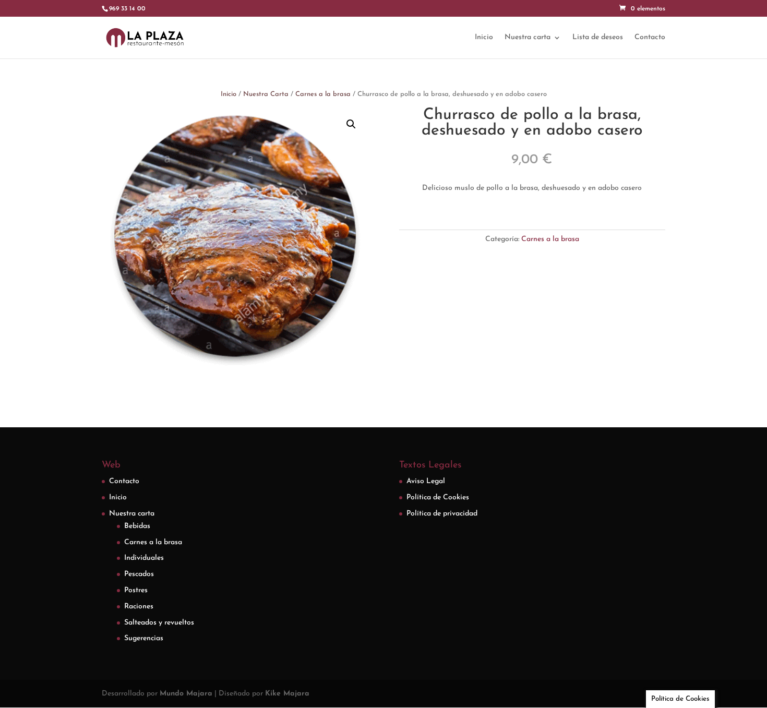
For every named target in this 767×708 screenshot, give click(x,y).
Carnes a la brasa (323, 94)
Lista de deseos (597, 37)
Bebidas (137, 526)
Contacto (649, 37)
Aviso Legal (425, 481)
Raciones (138, 606)
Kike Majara (287, 694)
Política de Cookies (437, 497)
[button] (351, 124)
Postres (136, 590)
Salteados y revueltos (159, 623)
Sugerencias (143, 638)
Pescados (139, 574)
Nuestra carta (527, 37)
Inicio (484, 37)
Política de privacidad (441, 514)
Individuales (144, 558)
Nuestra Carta (266, 94)
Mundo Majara (186, 694)
